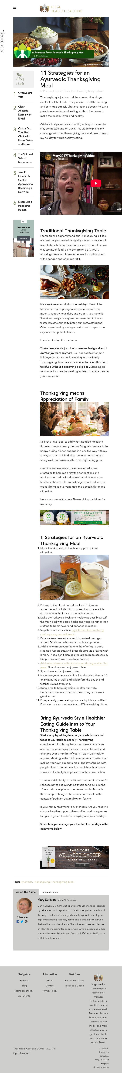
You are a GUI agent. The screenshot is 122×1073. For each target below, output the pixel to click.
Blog (24, 986)
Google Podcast (102, 1068)
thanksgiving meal (62, 882)
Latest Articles (50, 892)
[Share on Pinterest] (2, 46)
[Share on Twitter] (2, 41)
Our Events (24, 996)
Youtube (105, 1056)
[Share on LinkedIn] (2, 51)
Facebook (104, 1048)
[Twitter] (22, 921)
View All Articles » (67, 900)
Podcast (24, 981)
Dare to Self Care (80, 934)
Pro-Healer (77, 91)
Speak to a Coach (74, 986)
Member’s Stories (24, 991)
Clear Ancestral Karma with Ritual (24, 113)
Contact (50, 986)
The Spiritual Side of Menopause (25, 158)
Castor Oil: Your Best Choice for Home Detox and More (25, 136)
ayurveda (26, 882)
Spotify (106, 1064)
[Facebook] (18, 921)
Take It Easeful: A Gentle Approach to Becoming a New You (25, 182)
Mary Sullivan (96, 91)
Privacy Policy (50, 991)
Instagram (104, 1052)
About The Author (26, 892)
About (49, 981)
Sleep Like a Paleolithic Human (25, 206)
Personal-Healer (52, 91)
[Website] (26, 921)
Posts (67, 91)
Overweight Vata (25, 95)
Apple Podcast (103, 1060)
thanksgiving (41, 882)
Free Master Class (74, 981)
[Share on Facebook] (2, 37)
